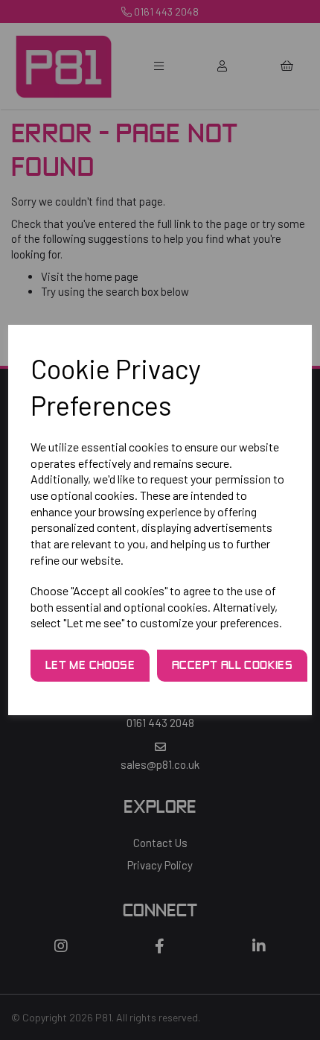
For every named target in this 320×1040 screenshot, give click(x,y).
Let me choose (90, 666)
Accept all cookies (232, 666)
